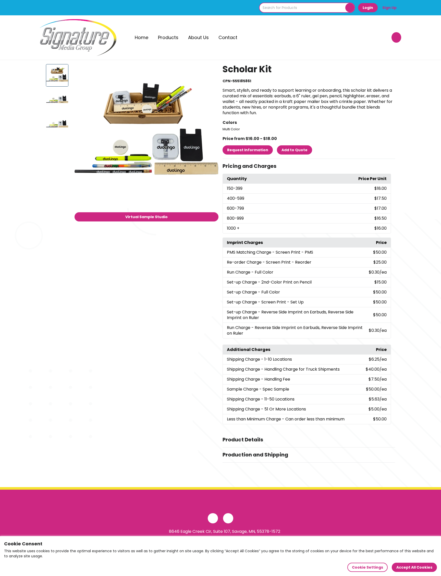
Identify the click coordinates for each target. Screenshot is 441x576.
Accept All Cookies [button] (414, 567)
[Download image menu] (211, 70)
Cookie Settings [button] (367, 567)
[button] (309, 166)
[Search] (349, 7)
